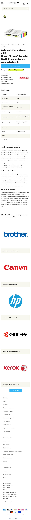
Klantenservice (6, 414)
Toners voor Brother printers (10, 251)
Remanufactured (16, 44)
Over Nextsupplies (7, 437)
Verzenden (5, 404)
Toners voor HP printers (9, 317)
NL (24, 3)
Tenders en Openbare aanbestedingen (12, 451)
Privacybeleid (6, 421)
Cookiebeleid (6, 431)
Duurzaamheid (6, 441)
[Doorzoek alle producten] (27, 8)
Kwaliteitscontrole (7, 458)
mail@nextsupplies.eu (8, 501)
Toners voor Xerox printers (10, 384)
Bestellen (5, 397)
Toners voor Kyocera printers (10, 351)
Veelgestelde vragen (8, 411)
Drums (4, 471)
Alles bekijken (15, 390)
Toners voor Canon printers (10, 284)
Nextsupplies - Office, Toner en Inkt (17, 514)
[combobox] (15, 8)
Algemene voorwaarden (9, 428)
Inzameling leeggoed (8, 418)
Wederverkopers (7, 447)
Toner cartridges (7, 467)
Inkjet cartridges (7, 474)
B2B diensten (6, 444)
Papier (4, 477)
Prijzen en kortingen (8, 454)
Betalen (5, 401)
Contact (5, 461)
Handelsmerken (7, 424)
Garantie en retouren (8, 408)
